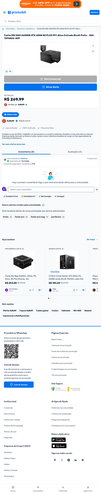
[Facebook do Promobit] (54, 460)
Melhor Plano (10, 458)
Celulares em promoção (61, 345)
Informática (10, 29)
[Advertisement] (50, 228)
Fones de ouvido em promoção (64, 351)
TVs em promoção (59, 375)
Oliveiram (24, 158)
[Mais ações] (93, 45)
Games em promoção (60, 357)
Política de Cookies (12, 419)
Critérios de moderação (61, 413)
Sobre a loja (12, 114)
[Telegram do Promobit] (82, 460)
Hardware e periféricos (26, 29)
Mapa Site (8, 437)
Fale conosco (9, 413)
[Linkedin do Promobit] (75, 460)
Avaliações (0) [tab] (75, 152)
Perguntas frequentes (60, 419)
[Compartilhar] (93, 51)
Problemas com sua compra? (63, 425)
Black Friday (56, 339)
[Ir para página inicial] (4, 29)
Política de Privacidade (13, 425)
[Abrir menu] (4, 12)
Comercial (8, 408)
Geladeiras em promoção (62, 363)
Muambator (9, 476)
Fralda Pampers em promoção (64, 369)
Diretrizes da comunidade (62, 408)
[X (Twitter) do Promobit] (61, 460)
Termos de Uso (10, 431)
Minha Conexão (10, 470)
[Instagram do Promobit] (68, 460)
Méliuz (7, 464)
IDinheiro (8, 452)
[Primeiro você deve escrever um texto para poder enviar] (97, 190)
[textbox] (51, 189)
